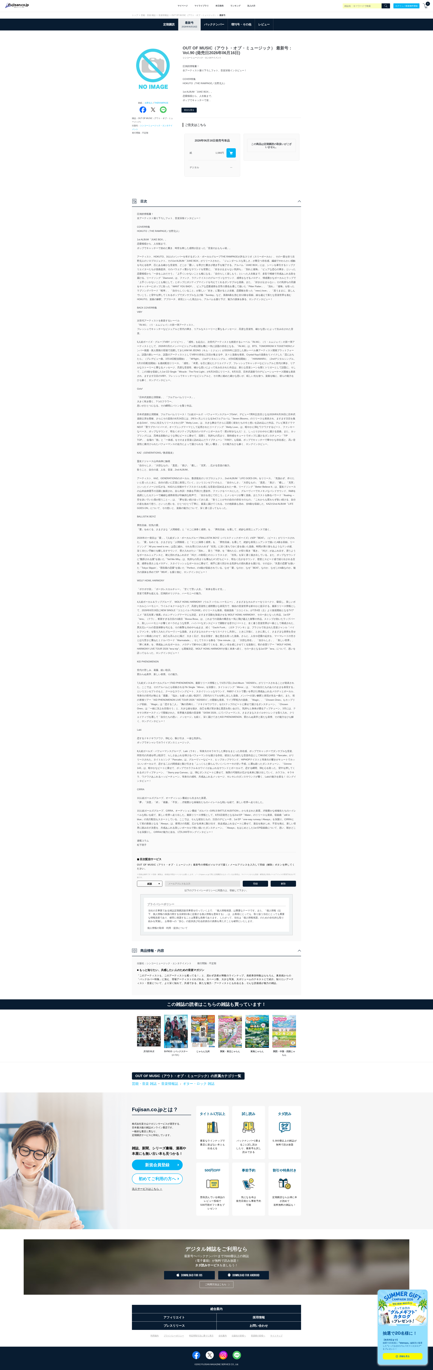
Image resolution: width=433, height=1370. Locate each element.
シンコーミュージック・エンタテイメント (168, 963)
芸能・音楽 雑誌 (148, 15)
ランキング (235, 6)
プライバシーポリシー (174, 1335)
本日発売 (219, 6)
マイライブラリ (202, 6)
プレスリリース (174, 1325)
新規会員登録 (157, 1165)
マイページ (183, 6)
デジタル (194, 167)
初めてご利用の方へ (157, 1178)
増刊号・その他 (241, 24)
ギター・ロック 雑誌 (198, 1084)
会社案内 (223, 1335)
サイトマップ (276, 1335)
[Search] (386, 5)
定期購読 (169, 24)
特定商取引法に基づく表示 (201, 1335)
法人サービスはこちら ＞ (147, 1188)
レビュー (264, 24)
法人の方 (251, 6)
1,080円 (219, 152)
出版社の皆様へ (239, 1335)
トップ (135, 15)
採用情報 (259, 1317)
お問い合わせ (259, 1325)
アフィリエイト (174, 1317)
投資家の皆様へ (258, 1335)
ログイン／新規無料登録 (406, 6)
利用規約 (155, 1335)
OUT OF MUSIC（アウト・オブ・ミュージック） (194, 15)
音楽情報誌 (163, 15)
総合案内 (216, 1309)
